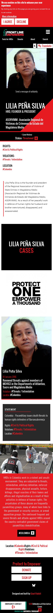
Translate (47, 46)
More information (9, 16)
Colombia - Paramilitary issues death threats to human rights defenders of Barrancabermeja (26, 417)
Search (45, 39)
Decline (21, 21)
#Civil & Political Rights (13, 149)
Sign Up (26, 577)
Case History (27, 134)
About (33, 39)
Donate (20, 39)
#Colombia (7, 169)
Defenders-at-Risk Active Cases (40, 605)
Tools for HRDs (7, 39)
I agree (7, 21)
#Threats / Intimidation (12, 159)
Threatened (28, 138)
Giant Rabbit (36, 593)
